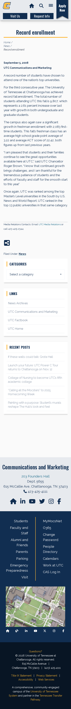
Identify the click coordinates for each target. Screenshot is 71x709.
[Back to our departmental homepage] (7, 631)
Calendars (51, 558)
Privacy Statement (46, 675)
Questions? (35, 651)
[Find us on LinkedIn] (23, 502)
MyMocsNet (52, 521)
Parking (22, 558)
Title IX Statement (21, 675)
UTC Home (15, 328)
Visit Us (15, 16)
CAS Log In (51, 572)
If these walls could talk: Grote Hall (30, 357)
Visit (24, 577)
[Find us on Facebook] (63, 631)
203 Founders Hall (35, 476)
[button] (41, 6)
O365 (47, 528)
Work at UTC (53, 565)
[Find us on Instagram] (51, 502)
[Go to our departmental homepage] (13, 502)
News (22, 253)
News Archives (18, 303)
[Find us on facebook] (59, 502)
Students (21, 521)
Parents (22, 552)
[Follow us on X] (44, 631)
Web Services (46, 679)
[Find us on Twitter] (42, 502)
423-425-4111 (38, 491)
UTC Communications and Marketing (33, 311)
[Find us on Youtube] (35, 631)
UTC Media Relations (50, 224)
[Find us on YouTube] (32, 502)
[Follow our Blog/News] (16, 631)
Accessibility (25, 679)
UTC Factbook (18, 320)
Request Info (42, 16)
